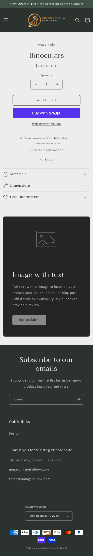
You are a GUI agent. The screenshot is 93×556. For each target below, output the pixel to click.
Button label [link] (29, 320)
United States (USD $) (44, 515)
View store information (46, 150)
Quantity (46, 75)
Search (14, 433)
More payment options (46, 123)
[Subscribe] (79, 399)
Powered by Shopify (58, 548)
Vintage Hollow (41, 548)
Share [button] (49, 160)
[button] (6, 20)
